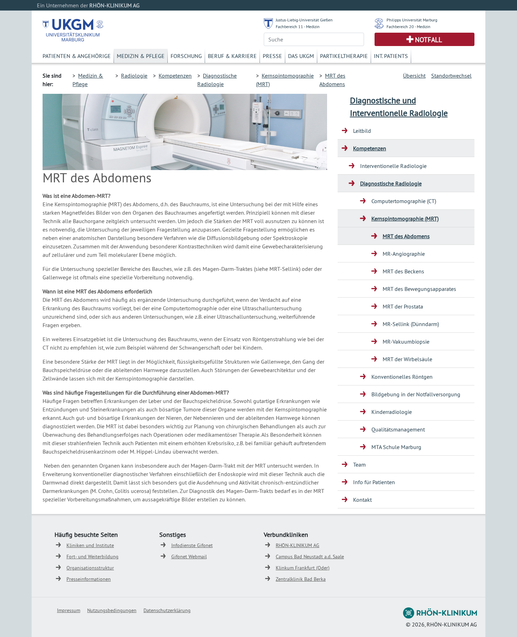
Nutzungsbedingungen (111, 610)
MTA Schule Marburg (396, 446)
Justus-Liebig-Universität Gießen (304, 19)
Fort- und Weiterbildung (92, 556)
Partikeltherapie (344, 55)
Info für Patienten (374, 482)
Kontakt (362, 499)
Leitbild (362, 130)
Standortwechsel (451, 75)
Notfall (428, 39)
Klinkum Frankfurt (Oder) (303, 568)
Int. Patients (391, 55)
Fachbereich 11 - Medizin (298, 26)
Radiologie (134, 75)
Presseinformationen (88, 579)
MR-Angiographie (404, 253)
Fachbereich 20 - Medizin (408, 26)
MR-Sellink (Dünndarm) (411, 323)
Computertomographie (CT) (403, 200)
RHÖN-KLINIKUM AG (297, 545)
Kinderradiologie (391, 411)
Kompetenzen (175, 75)
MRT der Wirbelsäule (407, 359)
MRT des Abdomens (406, 236)
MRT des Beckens (403, 271)
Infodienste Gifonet (192, 545)
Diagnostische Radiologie (391, 183)
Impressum (68, 610)
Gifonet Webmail (189, 556)
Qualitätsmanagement (398, 429)
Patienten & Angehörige (77, 55)
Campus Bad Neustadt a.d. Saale (310, 556)
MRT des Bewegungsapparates (419, 288)
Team (359, 464)
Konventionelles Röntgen (402, 376)
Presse (272, 55)
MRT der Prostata (403, 306)
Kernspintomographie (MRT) (405, 218)
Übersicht (414, 75)
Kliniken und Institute (90, 545)
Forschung (186, 55)
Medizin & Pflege (141, 55)
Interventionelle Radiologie (393, 165)
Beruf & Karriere (232, 55)
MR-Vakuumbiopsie (406, 341)
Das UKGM (301, 55)
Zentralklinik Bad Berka (301, 579)
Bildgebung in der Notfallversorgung (415, 394)
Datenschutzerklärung (167, 610)
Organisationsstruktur (90, 568)
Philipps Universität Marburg (412, 19)
